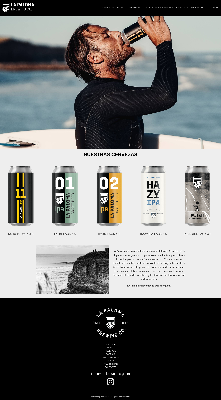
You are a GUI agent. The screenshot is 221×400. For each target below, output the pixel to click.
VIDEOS (110, 361)
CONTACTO (110, 367)
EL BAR (110, 348)
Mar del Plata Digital (109, 397)
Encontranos (164, 7)
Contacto (212, 7)
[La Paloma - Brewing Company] (110, 323)
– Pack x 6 (29, 234)
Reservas (134, 7)
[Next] (212, 191)
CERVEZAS (110, 344)
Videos (180, 7)
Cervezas (108, 7)
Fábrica (148, 7)
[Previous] (6, 191)
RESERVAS (110, 351)
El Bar (121, 7)
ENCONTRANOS (110, 357)
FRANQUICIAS (110, 364)
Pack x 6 (73, 234)
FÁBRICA (110, 354)
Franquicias (195, 7)
